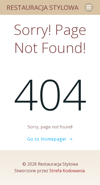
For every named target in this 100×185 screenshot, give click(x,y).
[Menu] (88, 7)
